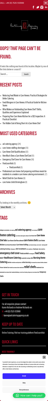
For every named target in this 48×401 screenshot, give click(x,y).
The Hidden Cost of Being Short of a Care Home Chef (21, 123)
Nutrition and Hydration (16, 262)
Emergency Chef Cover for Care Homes (17, 159)
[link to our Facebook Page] (33, 7)
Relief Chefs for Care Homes (13, 178)
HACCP (2, 258)
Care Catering (34, 230)
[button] (44, 357)
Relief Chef (21, 267)
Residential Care (40, 268)
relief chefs (30, 267)
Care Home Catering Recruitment (22, 236)
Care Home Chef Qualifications (14, 152)
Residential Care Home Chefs (5, 272)
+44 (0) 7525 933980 (15, 3)
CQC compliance (29, 249)
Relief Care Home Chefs (14, 267)
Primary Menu (47, 3)
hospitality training (25, 258)
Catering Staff (44, 245)
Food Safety (40, 253)
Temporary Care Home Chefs (33, 272)
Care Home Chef (32, 236)
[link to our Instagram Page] (42, 7)
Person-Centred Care (5, 268)
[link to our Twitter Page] (38, 7)
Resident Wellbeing (15, 272)
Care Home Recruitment (10, 245)
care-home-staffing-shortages (14, 148)
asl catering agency (10, 144)
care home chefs (31, 240)
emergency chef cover (10, 253)
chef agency (12, 249)
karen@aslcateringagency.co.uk (16, 315)
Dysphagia (35, 249)
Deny (24, 383)
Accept (24, 376)
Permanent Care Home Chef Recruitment (39, 262)
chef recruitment (21, 249)
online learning (26, 262)
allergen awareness (4, 230)
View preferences (24, 390)
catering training (5, 249)
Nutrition (10, 262)
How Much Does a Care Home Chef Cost (17, 156)
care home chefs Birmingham (14, 182)
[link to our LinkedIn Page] (46, 7)
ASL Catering (12, 230)
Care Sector (39, 245)
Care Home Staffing (22, 245)
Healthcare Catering (12, 257)
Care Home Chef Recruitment (15, 241)
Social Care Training (24, 272)
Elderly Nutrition (42, 249)
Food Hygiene (31, 253)
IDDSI (32, 258)
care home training (32, 245)
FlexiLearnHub (8, 163)
